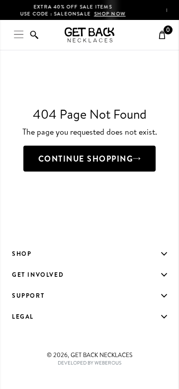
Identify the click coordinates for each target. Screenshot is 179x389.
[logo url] (89, 34)
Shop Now (122, 13)
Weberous (107, 362)
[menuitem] (89, 253)
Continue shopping (85, 158)
